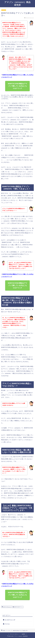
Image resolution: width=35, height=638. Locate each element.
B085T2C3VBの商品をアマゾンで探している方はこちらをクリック (17, 86)
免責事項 (23, 634)
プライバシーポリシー (14, 634)
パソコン (3, 10)
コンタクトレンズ (10, 620)
